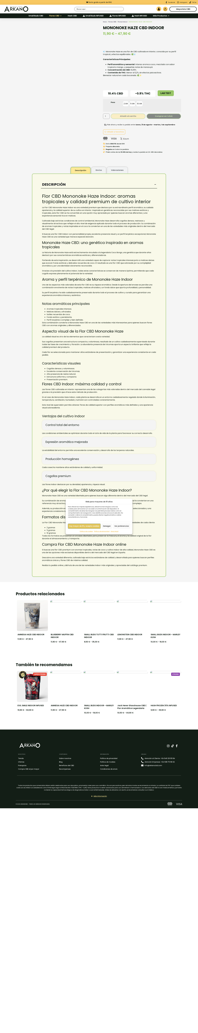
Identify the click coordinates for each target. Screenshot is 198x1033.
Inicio (105, 22)
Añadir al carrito (128, 116)
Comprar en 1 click (164, 116)
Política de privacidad (102, 531)
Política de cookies (86, 531)
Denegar (107, 526)
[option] (126, 103)
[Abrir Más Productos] (169, 15)
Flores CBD (112, 22)
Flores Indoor (123, 22)
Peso (113, 102)
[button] (92, 59)
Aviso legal (114, 531)
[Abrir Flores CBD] (61, 15)
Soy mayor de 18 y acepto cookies (84, 526)
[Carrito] (165, 9)
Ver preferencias (121, 526)
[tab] (81, 170)
